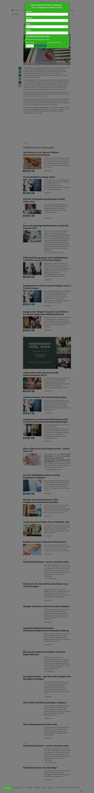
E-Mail (28, 24)
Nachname (29, 18)
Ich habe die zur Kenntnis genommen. (44, 42)
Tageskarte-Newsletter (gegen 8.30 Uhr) (38, 39)
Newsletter (8, 788)
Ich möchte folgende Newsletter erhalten (38, 36)
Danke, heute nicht (40, 46)
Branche (28, 30)
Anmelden (30, 46)
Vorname (28, 11)
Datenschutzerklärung (41, 42)
